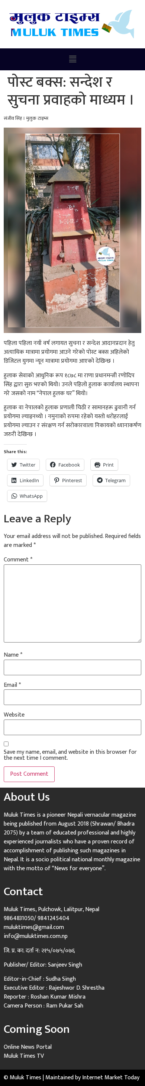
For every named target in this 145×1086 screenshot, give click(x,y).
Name (13, 655)
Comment (18, 560)
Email (12, 685)
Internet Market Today (110, 1078)
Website (14, 715)
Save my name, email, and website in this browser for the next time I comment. (70, 755)
